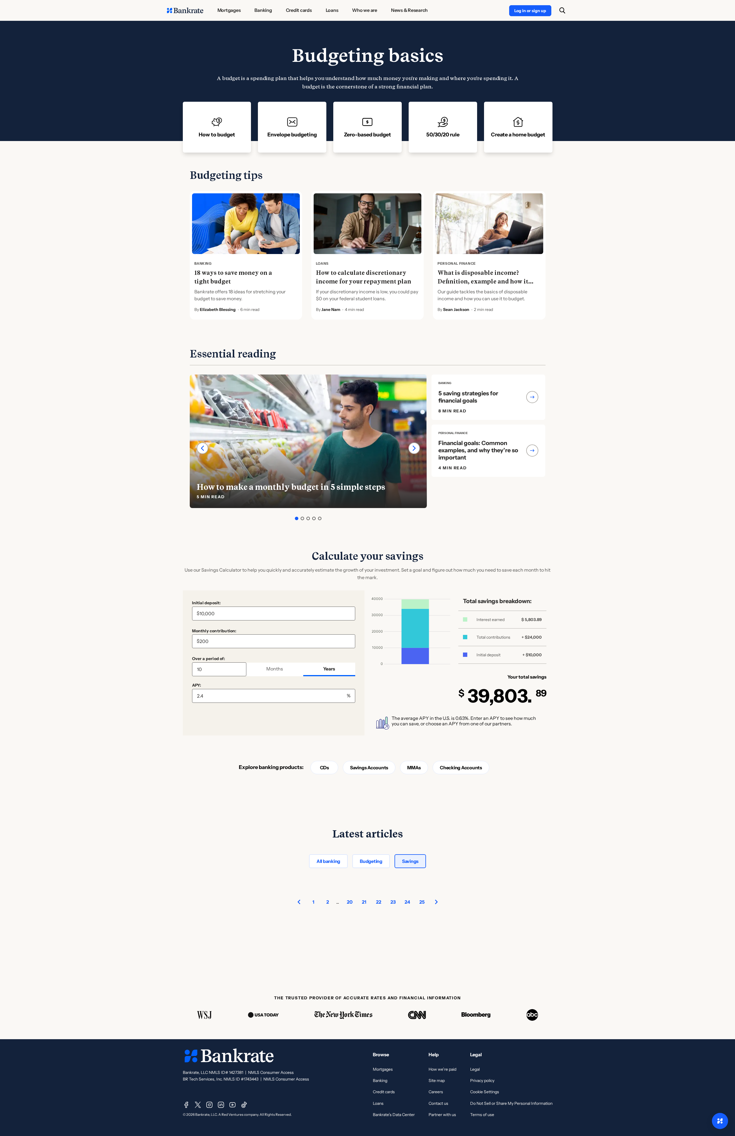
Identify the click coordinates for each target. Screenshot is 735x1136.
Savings (410, 861)
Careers (436, 1091)
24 (407, 902)
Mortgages (383, 1069)
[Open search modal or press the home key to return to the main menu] (562, 10)
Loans (378, 1103)
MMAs (414, 767)
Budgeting (371, 861)
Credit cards (384, 1091)
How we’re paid (442, 1069)
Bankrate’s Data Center (394, 1114)
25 (422, 902)
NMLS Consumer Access (271, 1072)
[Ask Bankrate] (720, 1121)
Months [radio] (274, 669)
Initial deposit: (206, 602)
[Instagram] (209, 1104)
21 (364, 902)
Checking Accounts (461, 767)
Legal (475, 1069)
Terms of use (482, 1114)
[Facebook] (186, 1104)
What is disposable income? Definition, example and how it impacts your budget (483, 281)
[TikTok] (244, 1104)
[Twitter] (197, 1104)
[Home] (185, 10)
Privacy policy (482, 1080)
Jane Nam (330, 309)
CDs (324, 767)
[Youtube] (232, 1104)
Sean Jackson (456, 309)
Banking (380, 1080)
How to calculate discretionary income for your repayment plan (363, 277)
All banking (328, 861)
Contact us (438, 1103)
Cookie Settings (484, 1091)
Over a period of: (208, 658)
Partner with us (442, 1114)
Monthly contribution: (214, 630)
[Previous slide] (202, 448)
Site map (437, 1080)
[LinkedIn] (220, 1104)
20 (350, 902)
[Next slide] (414, 448)
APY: (196, 685)
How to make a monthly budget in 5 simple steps (291, 487)
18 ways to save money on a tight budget (233, 277)
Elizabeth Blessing (218, 309)
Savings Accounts (369, 767)
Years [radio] (329, 669)
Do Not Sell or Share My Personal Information (511, 1103)
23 (393, 902)
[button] (296, 518)
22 (378, 902)
